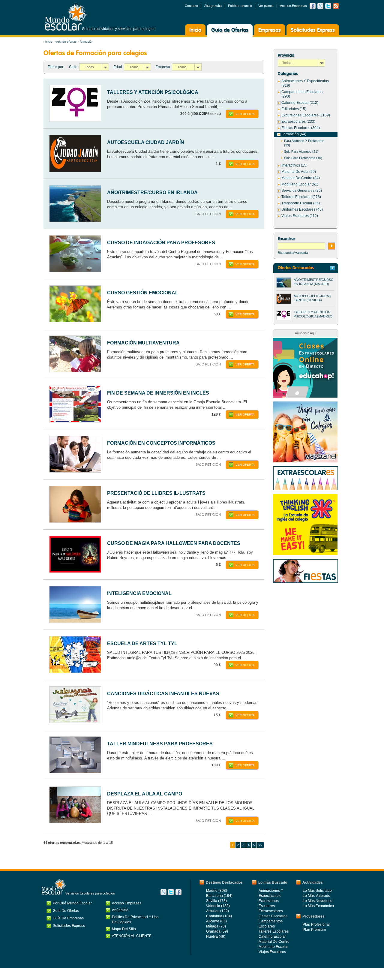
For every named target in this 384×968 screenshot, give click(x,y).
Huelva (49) (215, 936)
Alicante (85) (216, 921)
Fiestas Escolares (273, 916)
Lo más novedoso (317, 901)
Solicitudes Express (313, 30)
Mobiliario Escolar (273, 947)
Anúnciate (120, 910)
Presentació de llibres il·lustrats (156, 493)
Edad (117, 67)
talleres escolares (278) (301, 197)
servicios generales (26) (301, 190)
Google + (320, 6)
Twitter (328, 6)
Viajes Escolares (272, 952)
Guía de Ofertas (229, 30)
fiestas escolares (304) (300, 128)
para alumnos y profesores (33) (304, 143)
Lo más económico (318, 906)
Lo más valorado (316, 896)
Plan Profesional (316, 924)
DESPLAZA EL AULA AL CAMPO (144, 793)
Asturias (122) (217, 911)
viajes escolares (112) (299, 216)
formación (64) (293, 134)
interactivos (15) (294, 165)
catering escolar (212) (299, 103)
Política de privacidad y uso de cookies (135, 919)
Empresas (269, 30)
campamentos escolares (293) (301, 94)
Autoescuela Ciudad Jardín (145, 142)
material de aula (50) (298, 172)
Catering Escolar (272, 936)
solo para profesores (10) (303, 158)
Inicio (195, 30)
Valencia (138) (218, 906)
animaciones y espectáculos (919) (305, 83)
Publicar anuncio (240, 6)
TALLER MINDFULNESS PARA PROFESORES (160, 743)
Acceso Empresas (293, 6)
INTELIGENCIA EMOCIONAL (139, 593)
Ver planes (266, 6)
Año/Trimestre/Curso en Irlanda (152, 192)
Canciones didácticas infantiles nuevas (163, 693)
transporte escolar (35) (300, 203)
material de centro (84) (300, 178)
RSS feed (336, 6)
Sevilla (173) (216, 901)
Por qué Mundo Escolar (72, 903)
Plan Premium (314, 929)
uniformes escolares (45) (302, 209)
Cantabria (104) (219, 916)
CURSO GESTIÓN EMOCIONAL (142, 292)
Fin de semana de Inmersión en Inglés (158, 392)
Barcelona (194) (219, 896)
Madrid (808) (216, 890)
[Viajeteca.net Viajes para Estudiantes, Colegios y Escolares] (305, 404)
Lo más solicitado (317, 890)
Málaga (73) (216, 926)
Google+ (163, 892)
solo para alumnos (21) (301, 151)
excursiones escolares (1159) (305, 115)
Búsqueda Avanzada (293, 252)
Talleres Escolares (274, 931)
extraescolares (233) (298, 121)
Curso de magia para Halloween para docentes (173, 543)
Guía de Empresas (68, 918)
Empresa (162, 67)
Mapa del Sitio (124, 929)
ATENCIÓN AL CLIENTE (132, 936)
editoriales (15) (293, 109)
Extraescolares (271, 911)
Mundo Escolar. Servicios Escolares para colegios (78, 887)
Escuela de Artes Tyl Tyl (142, 643)
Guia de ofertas (66, 41)
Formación (86, 41)
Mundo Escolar (66, 17)
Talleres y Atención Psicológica (152, 92)
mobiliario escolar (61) (299, 184)
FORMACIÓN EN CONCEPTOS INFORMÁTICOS (161, 443)
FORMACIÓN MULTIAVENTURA (143, 342)
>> (260, 845)
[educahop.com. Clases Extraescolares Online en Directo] (305, 341)
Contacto (191, 6)
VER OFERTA (245, 114)
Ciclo (73, 67)
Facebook (313, 6)
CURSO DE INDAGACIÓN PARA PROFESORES (161, 242)
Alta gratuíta (213, 6)
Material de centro (274, 941)
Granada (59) (217, 931)
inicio (48, 41)
